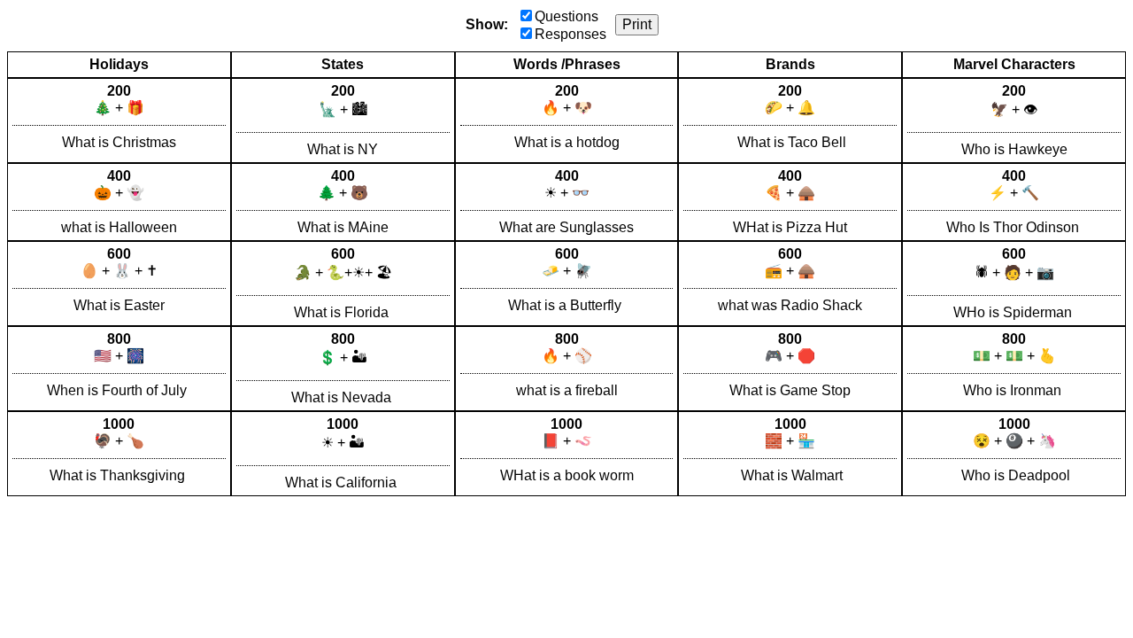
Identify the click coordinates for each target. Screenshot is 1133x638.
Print (636, 24)
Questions (566, 16)
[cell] (119, 120)
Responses (570, 34)
